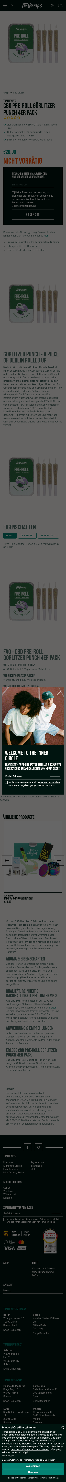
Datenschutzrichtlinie (50, 782)
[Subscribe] (55, 777)
